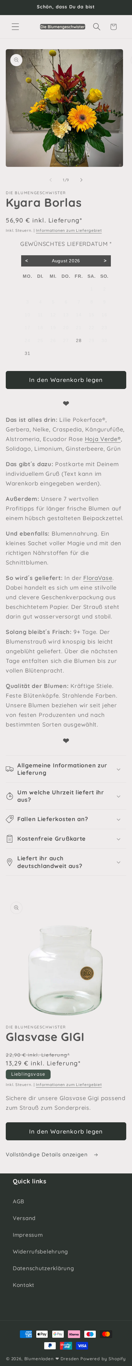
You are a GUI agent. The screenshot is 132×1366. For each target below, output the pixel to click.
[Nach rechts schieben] (81, 180)
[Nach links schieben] (51, 180)
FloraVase (97, 578)
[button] (15, 26)
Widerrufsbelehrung (40, 1251)
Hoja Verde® (103, 439)
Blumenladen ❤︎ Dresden (51, 1358)
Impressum (28, 1234)
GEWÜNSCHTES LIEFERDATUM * (66, 244)
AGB (18, 1201)
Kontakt (23, 1284)
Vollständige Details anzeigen (48, 1154)
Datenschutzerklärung (43, 1268)
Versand (24, 1218)
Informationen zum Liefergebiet (69, 230)
